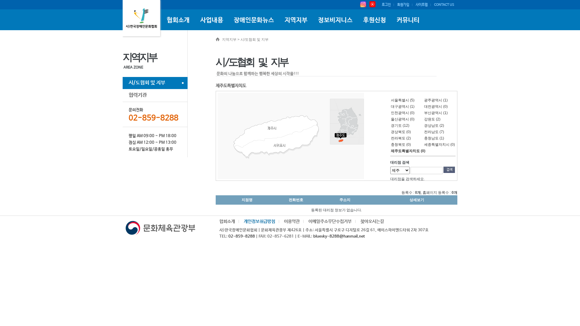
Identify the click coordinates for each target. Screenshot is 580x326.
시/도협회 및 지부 (147, 83)
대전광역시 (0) (436, 106)
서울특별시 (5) (402, 100)
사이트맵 (422, 5)
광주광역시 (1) (436, 100)
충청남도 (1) (434, 138)
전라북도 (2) (401, 138)
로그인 (386, 5)
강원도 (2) (432, 119)
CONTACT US (444, 5)
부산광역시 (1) (436, 113)
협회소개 (178, 20)
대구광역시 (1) (402, 106)
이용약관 (292, 221)
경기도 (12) (400, 125)
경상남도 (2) (434, 125)
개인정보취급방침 (259, 221)
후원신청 (374, 20)
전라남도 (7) (434, 132)
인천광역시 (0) (402, 113)
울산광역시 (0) (402, 119)
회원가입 (403, 5)
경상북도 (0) (401, 132)
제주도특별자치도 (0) (408, 151)
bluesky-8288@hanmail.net (339, 236)
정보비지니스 (335, 20)
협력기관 (138, 95)
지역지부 (296, 20)
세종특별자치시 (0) (439, 144)
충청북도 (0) (401, 144)
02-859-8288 (241, 236)
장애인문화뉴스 (254, 20)
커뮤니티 (408, 20)
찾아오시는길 (372, 221)
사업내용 (211, 20)
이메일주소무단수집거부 (330, 221)
